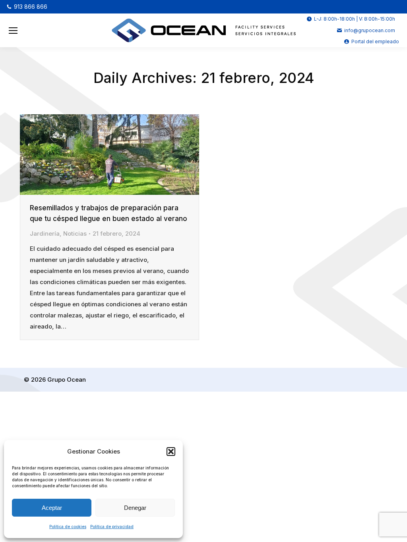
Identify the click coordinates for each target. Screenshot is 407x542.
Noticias (75, 233)
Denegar (135, 507)
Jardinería (45, 233)
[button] (171, 452)
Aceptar (52, 507)
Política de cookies (67, 526)
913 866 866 (30, 6)
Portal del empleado (375, 41)
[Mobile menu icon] (13, 30)
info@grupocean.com (369, 30)
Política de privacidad (112, 526)
